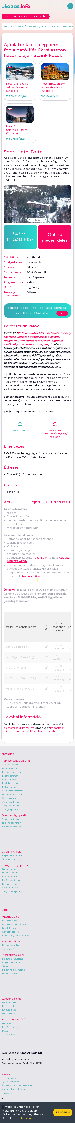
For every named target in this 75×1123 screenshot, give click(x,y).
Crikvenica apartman (13, 790)
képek (26, 308)
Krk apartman (9, 779)
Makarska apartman (12, 794)
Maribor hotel (9, 1002)
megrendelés (55, 237)
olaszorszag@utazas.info (19, 727)
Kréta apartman (10, 876)
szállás (13, 308)
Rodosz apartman (11, 872)
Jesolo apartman (10, 819)
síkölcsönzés (56, 308)
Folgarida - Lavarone (12, 958)
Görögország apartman (16, 865)
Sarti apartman (10, 869)
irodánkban (40, 557)
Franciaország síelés (14, 1019)
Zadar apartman (10, 802)
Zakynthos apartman (13, 891)
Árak (62, 313)
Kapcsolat (6, 1074)
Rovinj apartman (10, 783)
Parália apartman (11, 880)
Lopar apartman (10, 775)
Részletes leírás (22, 1118)
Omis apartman (10, 798)
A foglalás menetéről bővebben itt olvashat (30, 731)
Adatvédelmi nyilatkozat (14, 1089)
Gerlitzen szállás (10, 931)
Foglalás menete (10, 1078)
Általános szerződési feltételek (17, 1085)
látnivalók (41, 313)
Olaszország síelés (13, 954)
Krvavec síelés (9, 1010)
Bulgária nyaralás (12, 851)
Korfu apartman (10, 884)
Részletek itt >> (31, 576)
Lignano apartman (11, 826)
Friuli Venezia (51, 26)
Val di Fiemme (9, 973)
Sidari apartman (10, 887)
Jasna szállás (8, 949)
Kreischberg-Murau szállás (15, 935)
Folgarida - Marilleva (12, 962)
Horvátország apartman (16, 760)
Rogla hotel (8, 1006)
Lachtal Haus (9, 928)
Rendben (63, 1112)
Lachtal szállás (9, 920)
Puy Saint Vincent (11, 1027)
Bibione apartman (11, 823)
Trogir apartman (10, 805)
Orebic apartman (10, 764)
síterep (13, 313)
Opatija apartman (11, 809)
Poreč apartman (10, 768)
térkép (38, 308)
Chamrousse (8, 1034)
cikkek (27, 313)
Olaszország (34, 26)
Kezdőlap (8, 26)
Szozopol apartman (12, 859)
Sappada (6, 966)
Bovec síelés (8, 1013)
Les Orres (6, 1023)
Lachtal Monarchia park (14, 924)
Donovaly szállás (10, 945)
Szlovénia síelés (11, 998)
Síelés (21, 26)
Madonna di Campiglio (13, 970)
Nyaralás (8, 754)
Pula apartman (10, 787)
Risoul (5, 1031)
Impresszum (8, 1093)
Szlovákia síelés (11, 941)
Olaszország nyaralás (15, 815)
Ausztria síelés (10, 916)
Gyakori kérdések (10, 1081)
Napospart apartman (12, 855)
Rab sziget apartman (12, 772)
